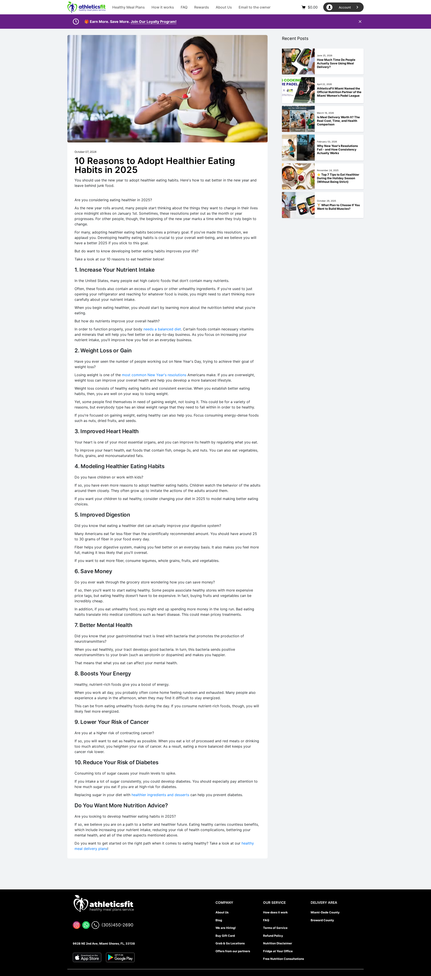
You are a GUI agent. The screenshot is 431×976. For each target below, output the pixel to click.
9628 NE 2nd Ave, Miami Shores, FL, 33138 (104, 943)
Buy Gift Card (225, 935)
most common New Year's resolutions (154, 375)
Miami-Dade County (325, 912)
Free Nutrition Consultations (283, 959)
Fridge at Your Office (278, 951)
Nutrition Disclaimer (277, 943)
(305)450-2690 (117, 925)
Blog (219, 920)
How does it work (275, 912)
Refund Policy (273, 935)
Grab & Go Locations (230, 943)
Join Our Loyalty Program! (153, 21)
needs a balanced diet (162, 329)
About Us (222, 912)
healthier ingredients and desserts (160, 795)
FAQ (266, 920)
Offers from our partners (233, 951)
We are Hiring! (226, 928)
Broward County (322, 920)
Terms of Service (275, 928)
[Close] (360, 21)
